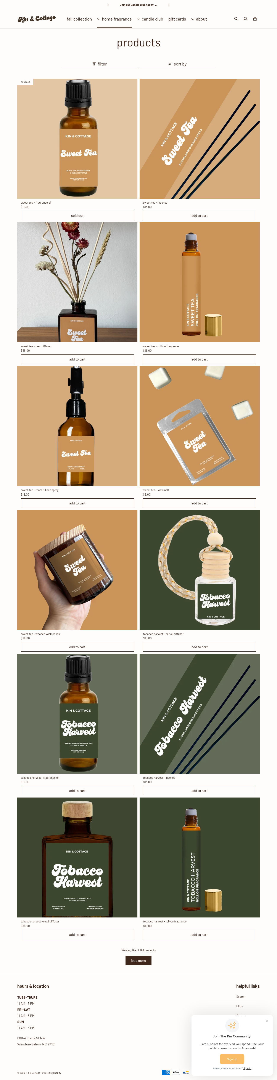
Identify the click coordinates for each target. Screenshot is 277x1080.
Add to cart (200, 215)
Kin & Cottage (33, 1072)
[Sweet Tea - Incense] (200, 139)
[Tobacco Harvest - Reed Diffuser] (77, 857)
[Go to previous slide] (108, 5)
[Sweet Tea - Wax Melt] (200, 426)
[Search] (236, 19)
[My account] (245, 19)
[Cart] (255, 19)
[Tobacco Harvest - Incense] (200, 714)
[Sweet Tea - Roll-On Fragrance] (200, 282)
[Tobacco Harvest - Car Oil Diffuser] (200, 570)
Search (240, 996)
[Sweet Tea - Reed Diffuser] (77, 282)
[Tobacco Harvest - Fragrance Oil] (77, 714)
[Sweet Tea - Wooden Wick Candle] (77, 570)
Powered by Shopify (51, 1072)
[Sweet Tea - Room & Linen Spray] (77, 426)
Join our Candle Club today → (138, 4)
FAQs (239, 1006)
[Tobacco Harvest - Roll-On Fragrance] (200, 857)
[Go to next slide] (169, 5)
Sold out (77, 215)
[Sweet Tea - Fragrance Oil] (77, 139)
